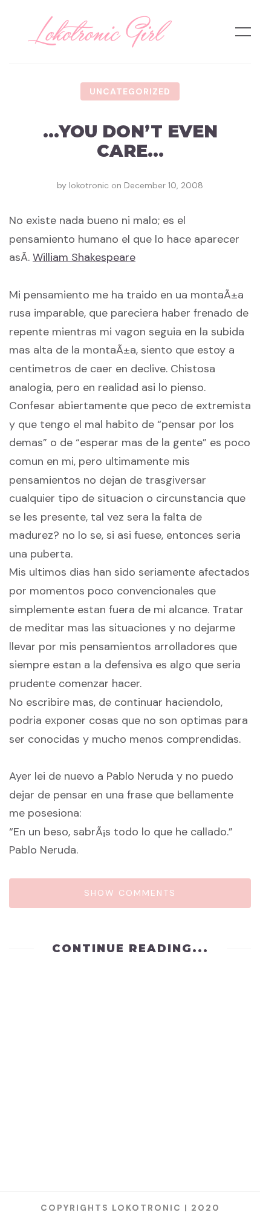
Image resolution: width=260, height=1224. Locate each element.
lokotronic (89, 185)
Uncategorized (130, 91)
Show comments (130, 892)
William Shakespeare (84, 257)
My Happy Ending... (130, 1015)
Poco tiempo (130, 1108)
